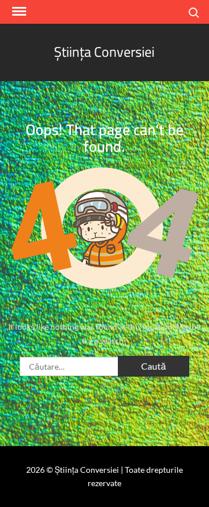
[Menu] (18, 11)
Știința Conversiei (104, 52)
